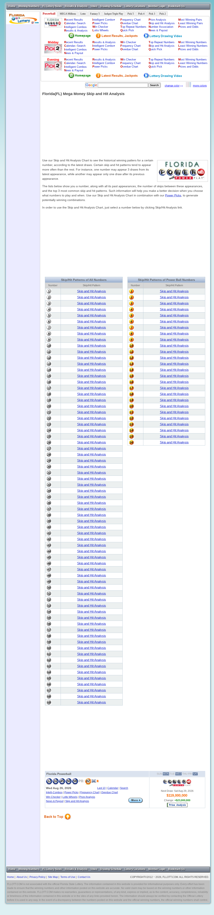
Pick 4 (141, 13)
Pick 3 (152, 13)
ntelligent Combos (75, 27)
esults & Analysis (76, 30)
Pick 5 (130, 13)
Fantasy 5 (95, 13)
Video (93, 6)
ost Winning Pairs (190, 19)
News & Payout (54, 801)
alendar (69, 23)
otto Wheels (100, 30)
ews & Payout (158, 30)
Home (11, 6)
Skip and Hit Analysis (91, 291)
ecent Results (73, 19)
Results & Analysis (76, 6)
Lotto (83, 13)
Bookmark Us (176, 6)
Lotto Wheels (69, 797)
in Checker (100, 26)
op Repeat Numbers (133, 26)
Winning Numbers (28, 6)
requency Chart (130, 19)
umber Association (161, 26)
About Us (22, 877)
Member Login (156, 6)
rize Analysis (157, 19)
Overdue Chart (109, 792)
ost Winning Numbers (192, 42)
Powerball (49, 13)
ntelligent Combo (103, 19)
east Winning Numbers (193, 45)
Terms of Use (67, 877)
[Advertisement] (23, 86)
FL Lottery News (52, 6)
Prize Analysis (87, 797)
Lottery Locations (135, 6)
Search (81, 23)
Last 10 (101, 788)
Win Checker (53, 797)
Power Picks (173, 195)
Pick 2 (162, 13)
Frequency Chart (89, 792)
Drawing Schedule (111, 6)
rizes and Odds (188, 26)
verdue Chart (129, 23)
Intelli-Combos (54, 792)
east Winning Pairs (190, 23)
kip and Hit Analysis (162, 23)
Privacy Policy (37, 877)
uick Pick (127, 30)
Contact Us (84, 877)
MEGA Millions (68, 13)
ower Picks (100, 23)
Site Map (53, 877)
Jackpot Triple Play (113, 13)
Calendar (112, 788)
